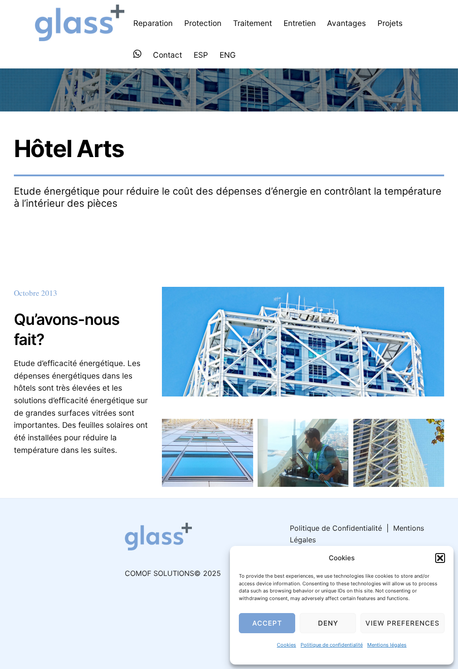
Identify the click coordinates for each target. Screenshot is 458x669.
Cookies (286, 645)
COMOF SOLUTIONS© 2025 (173, 573)
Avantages (346, 23)
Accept (267, 623)
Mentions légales (387, 645)
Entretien (300, 23)
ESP (201, 55)
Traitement (252, 23)
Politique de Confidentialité (336, 528)
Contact (167, 55)
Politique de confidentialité (332, 645)
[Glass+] (79, 36)
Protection (202, 23)
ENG (228, 55)
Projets (390, 23)
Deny (328, 623)
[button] (440, 558)
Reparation (153, 23)
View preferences (402, 623)
